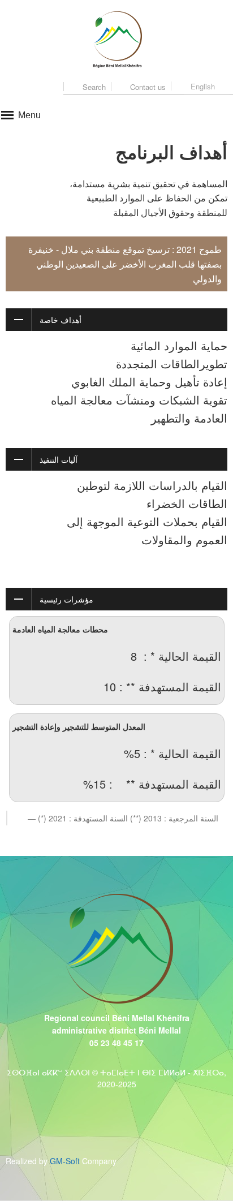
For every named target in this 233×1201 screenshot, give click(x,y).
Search (93, 86)
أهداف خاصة (60, 319)
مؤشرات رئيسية (66, 599)
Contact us (147, 86)
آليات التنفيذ (58, 459)
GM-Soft (65, 1160)
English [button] (202, 86)
